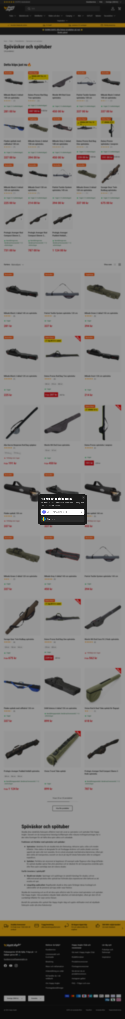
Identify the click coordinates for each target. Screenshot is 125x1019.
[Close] (83, 498)
